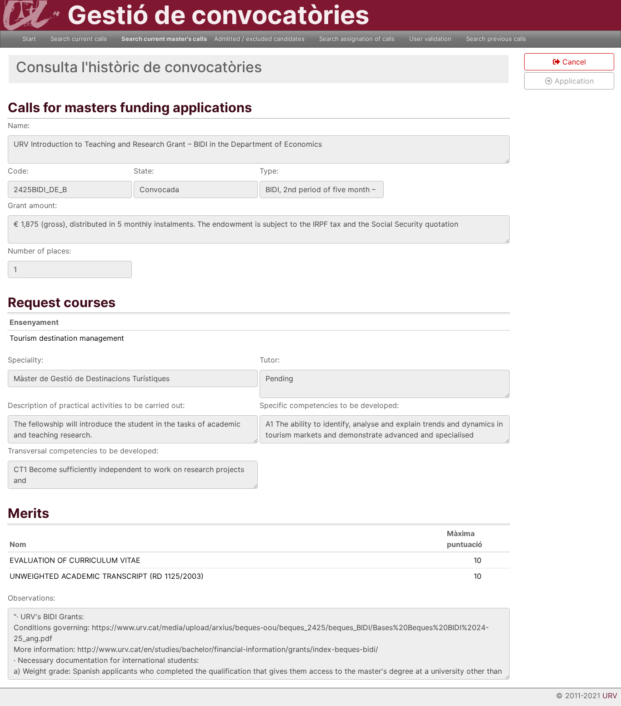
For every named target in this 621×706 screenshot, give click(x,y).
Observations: (31, 597)
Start (29, 38)
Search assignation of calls (357, 38)
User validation (430, 38)
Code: (18, 170)
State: (144, 170)
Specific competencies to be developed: (329, 405)
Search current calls (78, 38)
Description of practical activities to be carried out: (96, 405)
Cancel (573, 61)
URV (609, 695)
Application (573, 80)
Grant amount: (32, 205)
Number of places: (39, 250)
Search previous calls (496, 38)
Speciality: (25, 359)
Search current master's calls (164, 38)
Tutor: (270, 359)
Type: (269, 170)
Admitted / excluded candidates (259, 38)
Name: (19, 125)
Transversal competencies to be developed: (83, 450)
